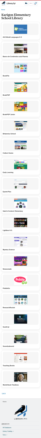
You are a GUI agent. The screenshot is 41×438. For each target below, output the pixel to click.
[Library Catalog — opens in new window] (26, 3)
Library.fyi (11, 3)
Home (3, 9)
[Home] (20, 412)
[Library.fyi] (3, 3)
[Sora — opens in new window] (36, 3)
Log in (4, 393)
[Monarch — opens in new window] (31, 3)
